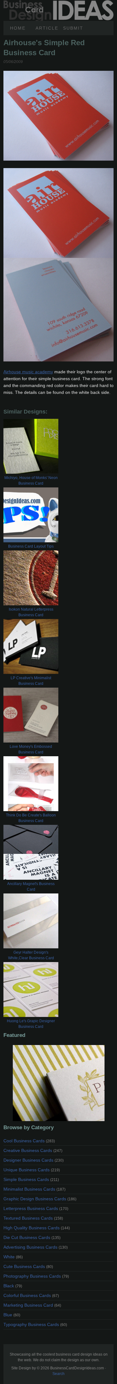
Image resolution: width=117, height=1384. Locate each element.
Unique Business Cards (31, 1169)
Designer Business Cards (33, 1160)
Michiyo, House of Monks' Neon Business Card (31, 481)
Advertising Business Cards (35, 1247)
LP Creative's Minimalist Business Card (31, 681)
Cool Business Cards (29, 1140)
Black (12, 1285)
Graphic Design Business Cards (39, 1198)
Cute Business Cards (28, 1266)
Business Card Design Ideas (58, 3)
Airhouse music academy (28, 371)
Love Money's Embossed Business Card (31, 749)
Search (58, 1374)
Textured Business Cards (33, 1218)
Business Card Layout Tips (31, 546)
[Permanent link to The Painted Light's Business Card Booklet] (58, 1083)
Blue (11, 1314)
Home (18, 28)
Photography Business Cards (36, 1276)
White (13, 1256)
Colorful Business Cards (31, 1295)
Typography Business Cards (35, 1324)
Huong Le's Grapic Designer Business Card (31, 1024)
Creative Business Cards (32, 1150)
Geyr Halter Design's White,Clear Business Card (31, 955)
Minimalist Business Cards (34, 1189)
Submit (73, 28)
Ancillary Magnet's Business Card (31, 887)
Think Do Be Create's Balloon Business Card (31, 818)
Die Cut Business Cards (32, 1237)
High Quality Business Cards (36, 1227)
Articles (47, 28)
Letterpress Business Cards (35, 1208)
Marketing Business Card (32, 1305)
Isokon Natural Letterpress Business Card (31, 612)
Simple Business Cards (31, 1179)
